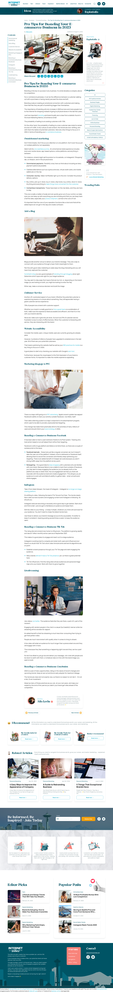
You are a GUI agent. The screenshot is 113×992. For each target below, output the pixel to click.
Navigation (71, 959)
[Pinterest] (103, 3)
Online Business (94, 122)
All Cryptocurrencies (95, 98)
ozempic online (56, 991)
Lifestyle (37, 3)
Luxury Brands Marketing (96, 177)
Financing (95, 115)
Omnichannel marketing (13, 39)
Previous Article (33, 712)
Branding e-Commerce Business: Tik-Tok (15, 70)
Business (25, 3)
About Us (80, 3)
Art (67, 3)
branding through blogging (63, 274)
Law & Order (94, 119)
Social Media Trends (95, 134)
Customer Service (14, 47)
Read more (28, 739)
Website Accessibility (15, 50)
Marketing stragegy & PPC (15, 54)
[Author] (52, 702)
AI (94, 95)
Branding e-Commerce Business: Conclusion (15, 80)
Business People (95, 102)
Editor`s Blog (72, 962)
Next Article (75, 712)
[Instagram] (99, 3)
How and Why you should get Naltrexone (21, 989)
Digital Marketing (95, 106)
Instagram (12, 65)
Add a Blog (12, 43)
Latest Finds (73, 3)
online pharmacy (102, 989)
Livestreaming (13, 75)
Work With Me (72, 953)
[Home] (14, 3)
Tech (31, 3)
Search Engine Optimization (95, 130)
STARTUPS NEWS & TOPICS (95, 137)
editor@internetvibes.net (93, 952)
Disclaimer (71, 956)
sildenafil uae (33, 991)
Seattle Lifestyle (60, 3)
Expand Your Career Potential (95, 110)
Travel (43, 3)
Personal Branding (95, 126)
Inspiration (51, 3)
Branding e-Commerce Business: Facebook (15, 60)
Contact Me (88, 3)
